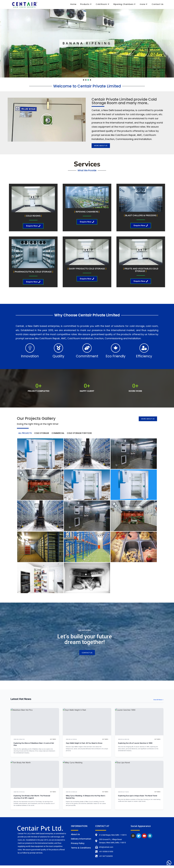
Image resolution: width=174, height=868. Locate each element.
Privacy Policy (77, 843)
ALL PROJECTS (25, 433)
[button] (4, 43)
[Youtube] (144, 835)
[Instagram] (133, 835)
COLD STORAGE (41, 433)
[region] (87, 45)
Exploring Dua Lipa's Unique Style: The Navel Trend (137, 796)
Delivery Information (81, 838)
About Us (75, 834)
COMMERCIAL (58, 433)
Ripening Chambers (87, 211)
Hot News (53, 739)
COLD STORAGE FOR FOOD (79, 433)
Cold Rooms (33, 215)
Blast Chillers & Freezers (140, 215)
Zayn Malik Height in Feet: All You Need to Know (84, 743)
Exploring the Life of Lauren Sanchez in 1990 (135, 743)
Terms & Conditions (81, 847)
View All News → (158, 699)
